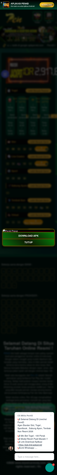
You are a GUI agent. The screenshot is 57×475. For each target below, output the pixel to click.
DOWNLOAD (47, 5)
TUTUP (28, 242)
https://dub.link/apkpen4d (30, 444)
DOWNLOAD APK (28, 236)
